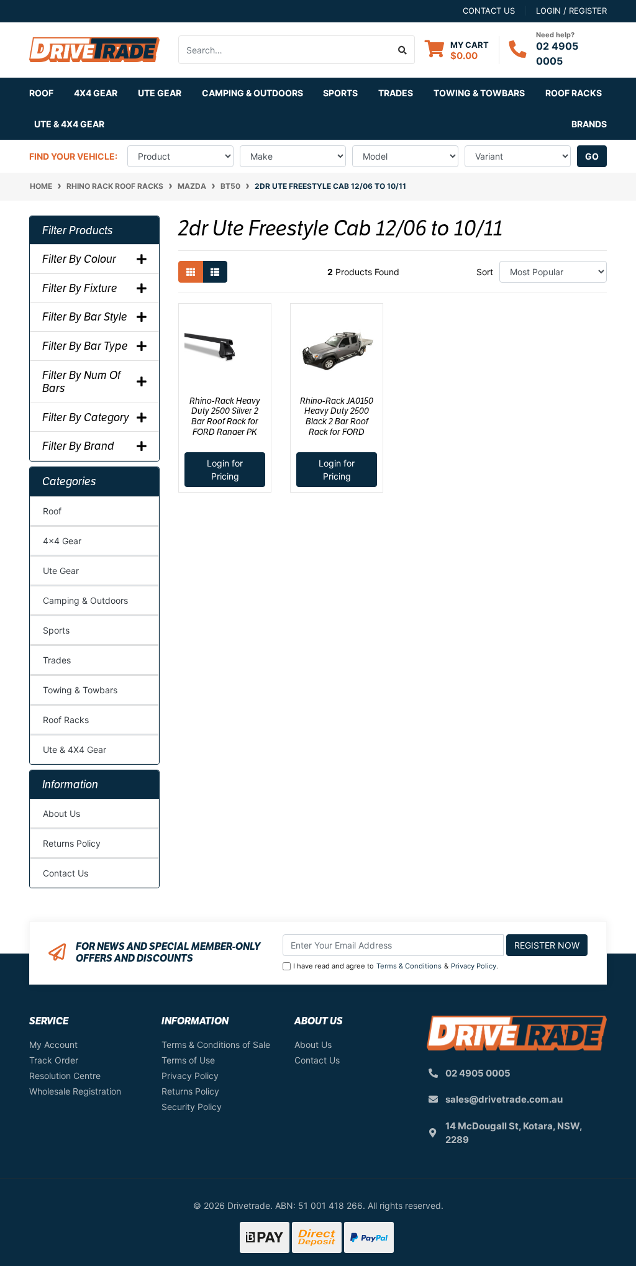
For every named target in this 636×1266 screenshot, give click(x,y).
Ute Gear (61, 570)
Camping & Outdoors (85, 600)
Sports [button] (340, 93)
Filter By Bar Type (85, 346)
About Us (61, 813)
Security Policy (191, 1106)
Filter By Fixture (79, 288)
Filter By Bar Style (84, 317)
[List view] (214, 272)
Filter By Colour (79, 259)
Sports (56, 630)
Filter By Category (85, 417)
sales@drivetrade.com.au (504, 1099)
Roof (52, 511)
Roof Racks (66, 719)
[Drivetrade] (94, 48)
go (592, 156)
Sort (484, 271)
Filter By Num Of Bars (81, 381)
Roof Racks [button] (573, 93)
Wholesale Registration (75, 1091)
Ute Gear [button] (159, 93)
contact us (489, 11)
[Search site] (403, 49)
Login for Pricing (225, 469)
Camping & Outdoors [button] (252, 93)
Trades (57, 660)
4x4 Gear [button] (95, 93)
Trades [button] (395, 93)
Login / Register (571, 11)
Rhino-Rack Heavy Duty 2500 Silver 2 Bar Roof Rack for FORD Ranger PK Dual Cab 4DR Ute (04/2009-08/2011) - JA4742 (225, 432)
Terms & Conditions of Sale (215, 1044)
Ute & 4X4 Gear (74, 749)
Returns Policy (72, 843)
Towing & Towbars (80, 690)
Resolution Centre (65, 1075)
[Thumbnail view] (190, 272)
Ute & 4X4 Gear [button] (69, 124)
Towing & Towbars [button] (479, 93)
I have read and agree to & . (395, 966)
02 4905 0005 (478, 1073)
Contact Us (65, 873)
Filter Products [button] (77, 230)
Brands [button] (589, 124)
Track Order (53, 1060)
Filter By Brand (78, 446)
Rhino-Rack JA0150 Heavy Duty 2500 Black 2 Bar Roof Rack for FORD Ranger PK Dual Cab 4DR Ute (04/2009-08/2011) (337, 432)
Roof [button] (41, 93)
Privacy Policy (473, 966)
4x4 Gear (62, 540)
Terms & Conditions (409, 966)
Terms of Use (188, 1060)
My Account (53, 1044)
